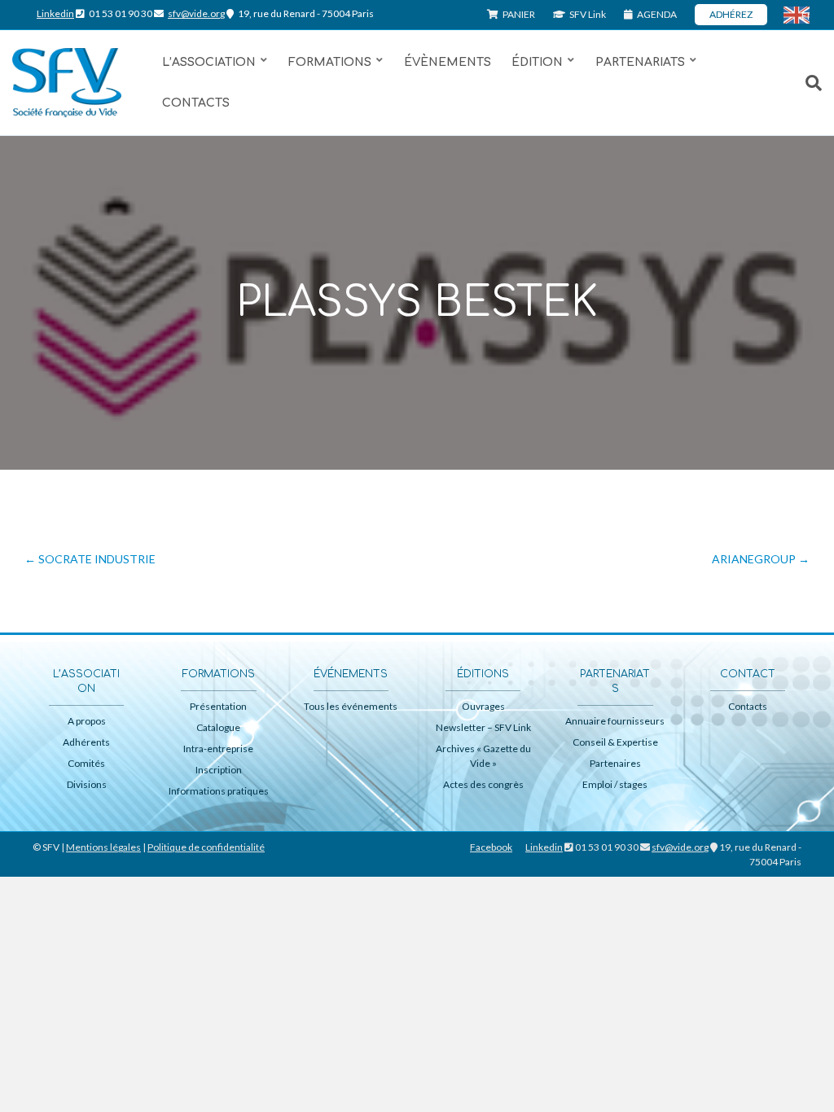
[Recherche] (805, 83)
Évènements (447, 62)
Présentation (218, 706)
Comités (86, 763)
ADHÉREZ (731, 14)
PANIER (518, 14)
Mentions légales (103, 847)
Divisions (87, 784)
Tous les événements (350, 706)
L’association (209, 62)
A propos (87, 721)
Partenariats (640, 62)
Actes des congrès (483, 784)
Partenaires (615, 763)
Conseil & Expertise (615, 742)
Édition (537, 62)
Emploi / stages (614, 784)
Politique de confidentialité (206, 847)
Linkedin (55, 13)
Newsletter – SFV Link (483, 727)
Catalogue (218, 727)
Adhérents (86, 742)
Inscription (218, 770)
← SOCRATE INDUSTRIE (90, 559)
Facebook (491, 847)
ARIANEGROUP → (761, 559)
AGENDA (656, 14)
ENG (805, 16)
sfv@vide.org (196, 13)
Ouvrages (483, 706)
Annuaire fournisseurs (615, 721)
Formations (329, 62)
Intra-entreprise (218, 748)
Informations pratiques (219, 791)
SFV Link (587, 14)
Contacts (196, 103)
